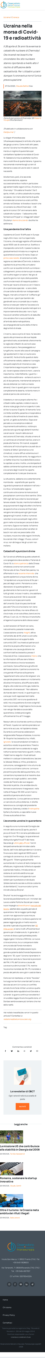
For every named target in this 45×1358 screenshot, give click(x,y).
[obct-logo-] (20, 1241)
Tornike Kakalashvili (17, 1154)
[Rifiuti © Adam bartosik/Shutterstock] (11, 1195)
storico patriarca (21, 563)
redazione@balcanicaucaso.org (17, 1019)
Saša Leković (15, 1218)
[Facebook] (5, 1051)
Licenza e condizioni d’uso (21, 1337)
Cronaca (15, 17)
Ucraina (6, 17)
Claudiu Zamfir (15, 1186)
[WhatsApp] (24, 1051)
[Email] (37, 1051)
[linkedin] (26, 1284)
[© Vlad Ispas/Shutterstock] (11, 1163)
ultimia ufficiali (22, 843)
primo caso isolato (11, 258)
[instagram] (9, 1284)
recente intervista (26, 573)
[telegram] (32, 1284)
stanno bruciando (20, 220)
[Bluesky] (12, 1051)
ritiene (34, 656)
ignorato (7, 742)
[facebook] (15, 1284)
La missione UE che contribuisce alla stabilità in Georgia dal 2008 (20, 1147)
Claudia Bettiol (22, 86)
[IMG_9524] (11, 1131)
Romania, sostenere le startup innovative (18, 1179)
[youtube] (20, 1284)
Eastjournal (8, 132)
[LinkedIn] (18, 1051)
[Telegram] (31, 1051)
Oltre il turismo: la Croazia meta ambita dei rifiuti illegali (19, 1211)
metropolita (34, 808)
